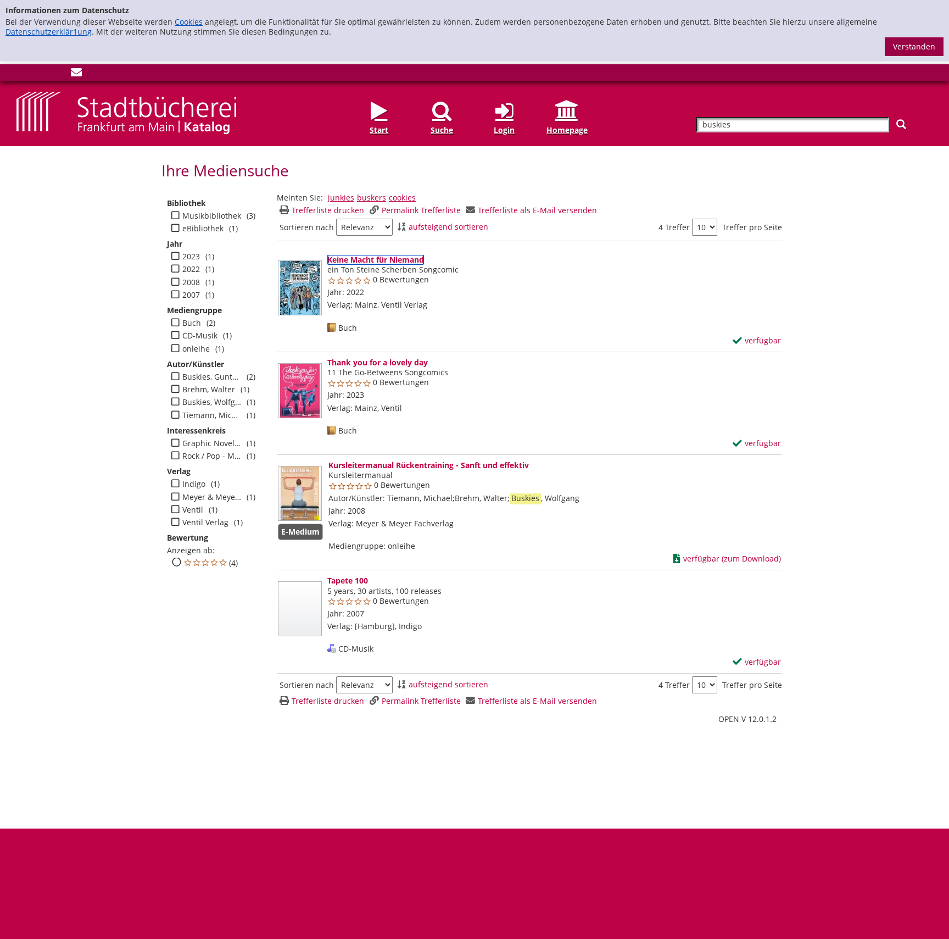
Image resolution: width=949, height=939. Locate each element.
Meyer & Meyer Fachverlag (211, 497)
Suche (442, 130)
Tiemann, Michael (211, 415)
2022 (191, 269)
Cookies (189, 21)
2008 (191, 282)
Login (504, 130)
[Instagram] (40, 74)
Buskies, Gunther (211, 377)
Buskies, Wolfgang (211, 402)
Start (379, 130)
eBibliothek (203, 229)
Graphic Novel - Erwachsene (211, 443)
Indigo (193, 484)
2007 (191, 295)
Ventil (192, 510)
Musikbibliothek (211, 216)
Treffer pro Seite (752, 227)
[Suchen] (901, 124)
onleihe (196, 349)
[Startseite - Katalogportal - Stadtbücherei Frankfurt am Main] (126, 112)
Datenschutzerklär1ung (48, 31)
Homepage (567, 130)
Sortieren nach (307, 227)
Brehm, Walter (208, 390)
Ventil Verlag (205, 522)
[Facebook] (21, 74)
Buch (191, 323)
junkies (341, 197)
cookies (402, 197)
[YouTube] (58, 74)
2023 (191, 257)
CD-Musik (199, 336)
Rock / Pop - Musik (211, 456)
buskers (371, 197)
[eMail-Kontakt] (76, 74)
